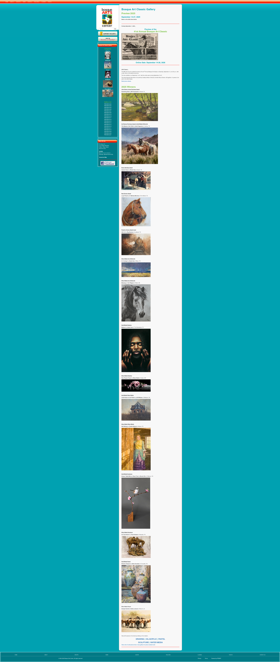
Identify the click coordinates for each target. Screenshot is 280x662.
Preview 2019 (107, 114)
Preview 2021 (107, 111)
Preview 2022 (107, 109)
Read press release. (126, 81)
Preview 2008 (107, 133)
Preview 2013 (107, 124)
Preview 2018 (107, 116)
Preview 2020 (107, 112)
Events (137, 654)
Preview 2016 (107, 119)
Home (16, 654)
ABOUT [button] (11, 1)
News (107, 654)
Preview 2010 (107, 129)
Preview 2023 (107, 107)
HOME (6, 1)
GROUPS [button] (18, 1)
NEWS (24, 1)
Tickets (231, 654)
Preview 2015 (107, 121)
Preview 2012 (107, 126)
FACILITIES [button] (36, 1)
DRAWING (140, 639)
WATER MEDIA (156, 642)
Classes (200, 654)
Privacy (199, 658)
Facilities (168, 654)
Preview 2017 (107, 117)
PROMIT (219, 658)
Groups (76, 654)
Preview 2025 (107, 104)
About (45, 654)
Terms (206, 658)
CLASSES (44, 1)
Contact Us (262, 654)
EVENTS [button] (29, 1)
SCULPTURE (143, 642)
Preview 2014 (107, 123)
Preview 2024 (107, 105)
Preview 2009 (107, 131)
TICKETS (49, 1)
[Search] (115, 29)
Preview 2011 (107, 128)
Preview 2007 (107, 134)
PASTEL (161, 639)
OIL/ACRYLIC (151, 639)
